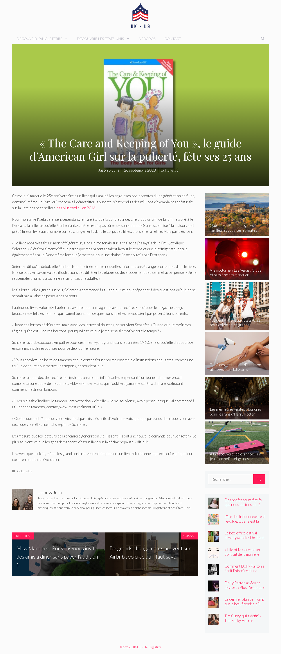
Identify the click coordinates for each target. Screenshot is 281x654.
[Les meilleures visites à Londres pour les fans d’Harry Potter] (237, 416)
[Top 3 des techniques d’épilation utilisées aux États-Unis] (237, 372)
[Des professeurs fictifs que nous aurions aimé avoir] (213, 505)
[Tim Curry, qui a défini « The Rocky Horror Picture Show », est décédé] (213, 621)
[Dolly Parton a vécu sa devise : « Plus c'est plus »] (213, 588)
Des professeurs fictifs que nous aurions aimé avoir (243, 504)
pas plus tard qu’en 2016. (76, 208)
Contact (172, 38)
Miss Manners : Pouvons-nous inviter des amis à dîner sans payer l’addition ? (57, 556)
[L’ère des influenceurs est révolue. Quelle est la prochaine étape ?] (213, 522)
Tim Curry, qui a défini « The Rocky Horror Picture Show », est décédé (243, 623)
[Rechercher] (259, 479)
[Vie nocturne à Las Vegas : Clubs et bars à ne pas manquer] (237, 277)
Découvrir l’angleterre (39, 38)
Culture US (24, 471)
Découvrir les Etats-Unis (100, 38)
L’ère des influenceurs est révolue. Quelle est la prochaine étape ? (245, 521)
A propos (147, 38)
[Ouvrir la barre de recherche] (263, 38)
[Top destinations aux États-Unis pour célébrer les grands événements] (237, 327)
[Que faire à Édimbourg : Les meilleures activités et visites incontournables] (237, 232)
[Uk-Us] (140, 16)
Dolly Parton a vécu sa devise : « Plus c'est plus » (245, 585)
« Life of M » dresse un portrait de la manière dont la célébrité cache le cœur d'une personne (245, 556)
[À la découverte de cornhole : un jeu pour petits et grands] (237, 461)
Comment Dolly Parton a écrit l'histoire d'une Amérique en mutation (244, 571)
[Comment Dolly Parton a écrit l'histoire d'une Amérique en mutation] (213, 572)
